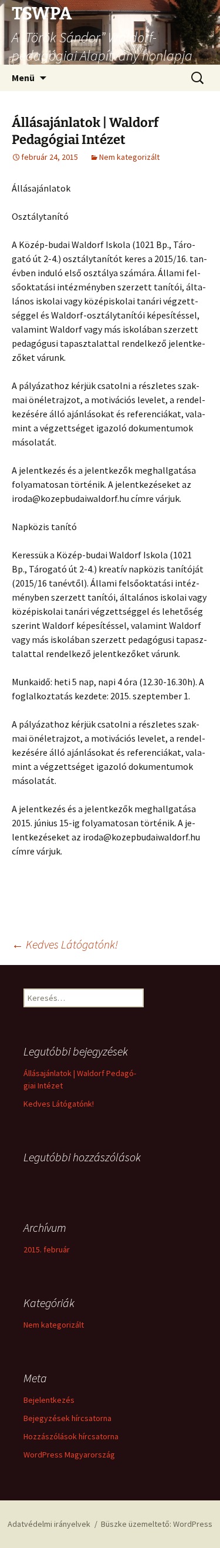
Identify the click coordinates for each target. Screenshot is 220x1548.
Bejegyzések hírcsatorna (67, 1418)
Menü (23, 77)
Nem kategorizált (129, 157)
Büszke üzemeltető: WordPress (156, 1524)
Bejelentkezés (49, 1400)
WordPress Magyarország (69, 1454)
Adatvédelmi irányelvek (49, 1524)
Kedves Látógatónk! (65, 944)
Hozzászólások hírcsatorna (71, 1436)
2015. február (46, 1249)
